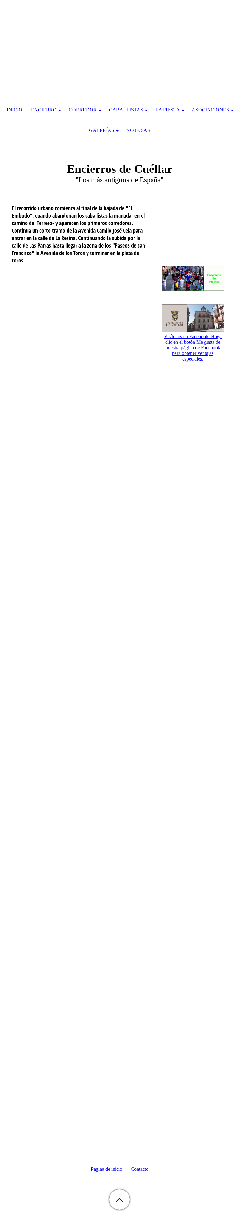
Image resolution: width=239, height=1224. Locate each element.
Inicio (14, 109)
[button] (119, 1199)
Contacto (139, 1169)
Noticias (138, 130)
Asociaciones (210, 109)
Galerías (101, 130)
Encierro (44, 109)
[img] (119, 39)
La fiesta (167, 109)
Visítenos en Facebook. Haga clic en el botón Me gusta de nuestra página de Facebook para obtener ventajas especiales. (193, 348)
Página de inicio (106, 1169)
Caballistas (126, 109)
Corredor (83, 109)
